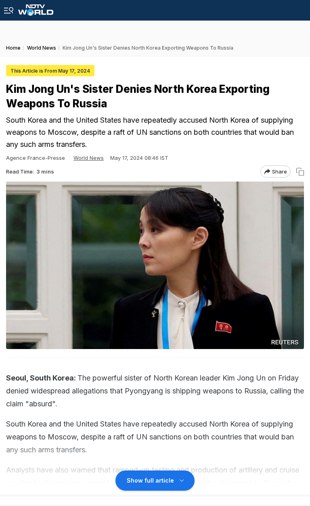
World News (88, 158)
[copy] (300, 172)
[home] (35, 8)
